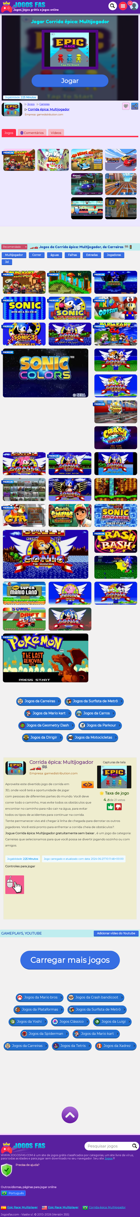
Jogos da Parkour (101, 725)
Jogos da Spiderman (46, 1034)
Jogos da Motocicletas (93, 737)
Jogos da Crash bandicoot (96, 997)
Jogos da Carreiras (40, 701)
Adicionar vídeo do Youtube (116, 933)
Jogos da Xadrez (117, 1046)
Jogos (8, 133)
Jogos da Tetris (73, 1046)
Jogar (70, 80)
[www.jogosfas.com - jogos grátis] (24, 1148)
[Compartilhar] (134, 106)
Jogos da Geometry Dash (48, 725)
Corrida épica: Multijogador (107, 1207)
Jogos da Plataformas (40, 1009)
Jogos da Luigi (114, 1021)
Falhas (72, 255)
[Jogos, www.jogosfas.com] (24, 7)
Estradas (92, 255)
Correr (36, 255)
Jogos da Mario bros (41, 997)
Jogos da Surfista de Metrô (95, 701)
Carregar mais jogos (70, 960)
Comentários (33, 133)
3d (7, 262)
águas (55, 255)
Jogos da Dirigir (44, 737)
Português (16, 1193)
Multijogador (14, 255)
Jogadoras (114, 255)
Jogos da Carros (96, 713)
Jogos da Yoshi (29, 1021)
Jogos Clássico (72, 1021)
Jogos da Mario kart (49, 713)
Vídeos (56, 133)
